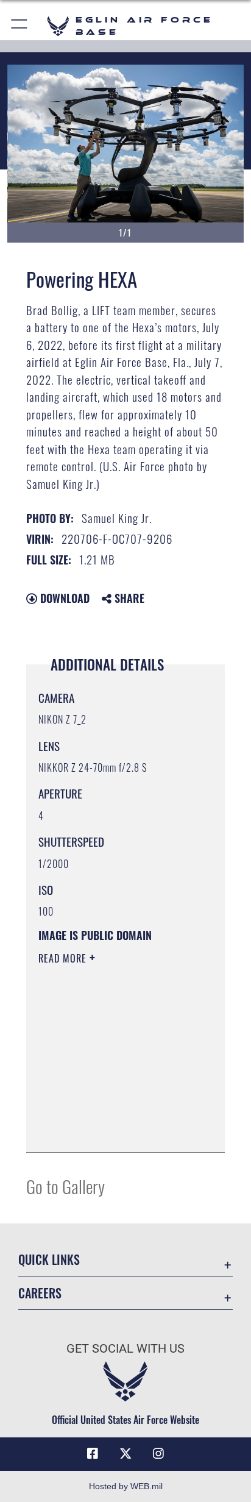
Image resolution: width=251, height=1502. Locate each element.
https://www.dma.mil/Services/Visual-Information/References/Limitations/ (112, 1129)
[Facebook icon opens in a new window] (92, 1454)
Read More (64, 958)
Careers (40, 1293)
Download (63, 598)
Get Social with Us (125, 1349)
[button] (20, 26)
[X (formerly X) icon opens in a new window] (125, 1454)
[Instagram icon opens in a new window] (158, 1454)
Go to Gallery (65, 1186)
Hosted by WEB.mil (126, 1486)
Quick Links (49, 1260)
